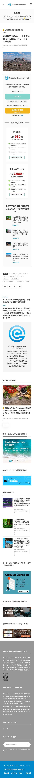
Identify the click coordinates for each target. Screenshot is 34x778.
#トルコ (5, 278)
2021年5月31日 (24, 45)
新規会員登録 (17, 111)
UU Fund (21, 698)
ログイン (17, 96)
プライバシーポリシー (17, 773)
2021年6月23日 (24, 418)
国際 (16, 16)
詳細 (9, 714)
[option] (17, 403)
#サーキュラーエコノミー (9, 276)
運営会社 (6, 773)
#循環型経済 (19, 281)
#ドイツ (20, 276)
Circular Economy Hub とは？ (14, 769)
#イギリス (13, 273)
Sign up (27, 745)
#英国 (27, 281)
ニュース (11, 16)
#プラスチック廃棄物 (8, 281)
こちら (21, 115)
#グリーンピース (22, 273)
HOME (4, 16)
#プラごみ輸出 (15, 278)
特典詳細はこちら (17, 157)
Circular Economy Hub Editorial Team (12, 45)
